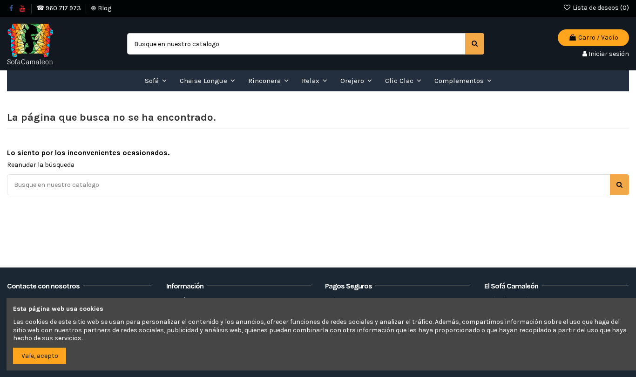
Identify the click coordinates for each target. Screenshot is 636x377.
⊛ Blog (101, 8)
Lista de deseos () (600, 8)
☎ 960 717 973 (59, 8)
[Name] (474, 43)
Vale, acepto (39, 356)
